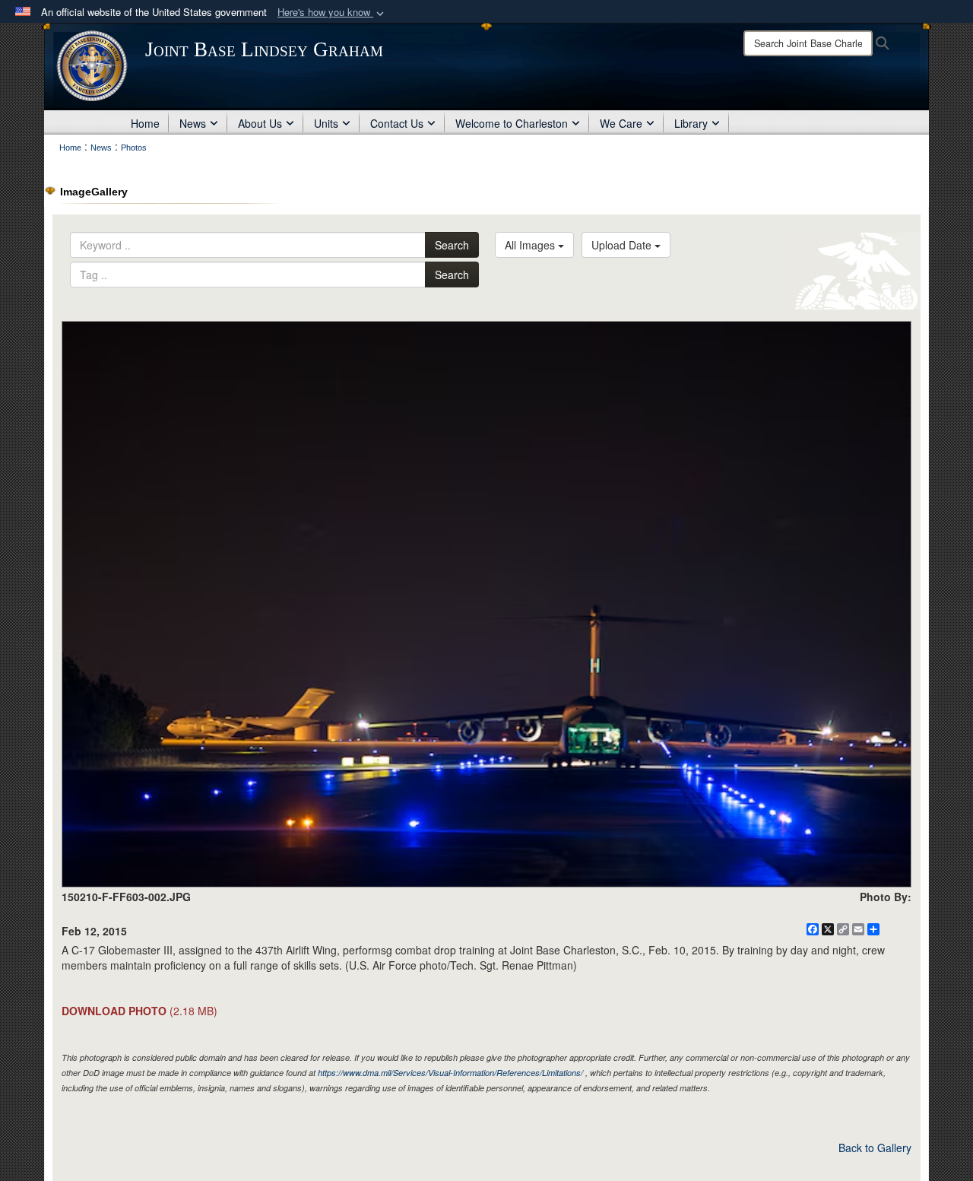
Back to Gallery (874, 1147)
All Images (531, 244)
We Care (621, 123)
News (192, 123)
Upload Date (622, 244)
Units (326, 123)
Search (452, 244)
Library (691, 123)
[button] (332, 13)
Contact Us (396, 123)
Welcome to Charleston (511, 123)
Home (145, 123)
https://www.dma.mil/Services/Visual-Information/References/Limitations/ (450, 1072)
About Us (260, 123)
